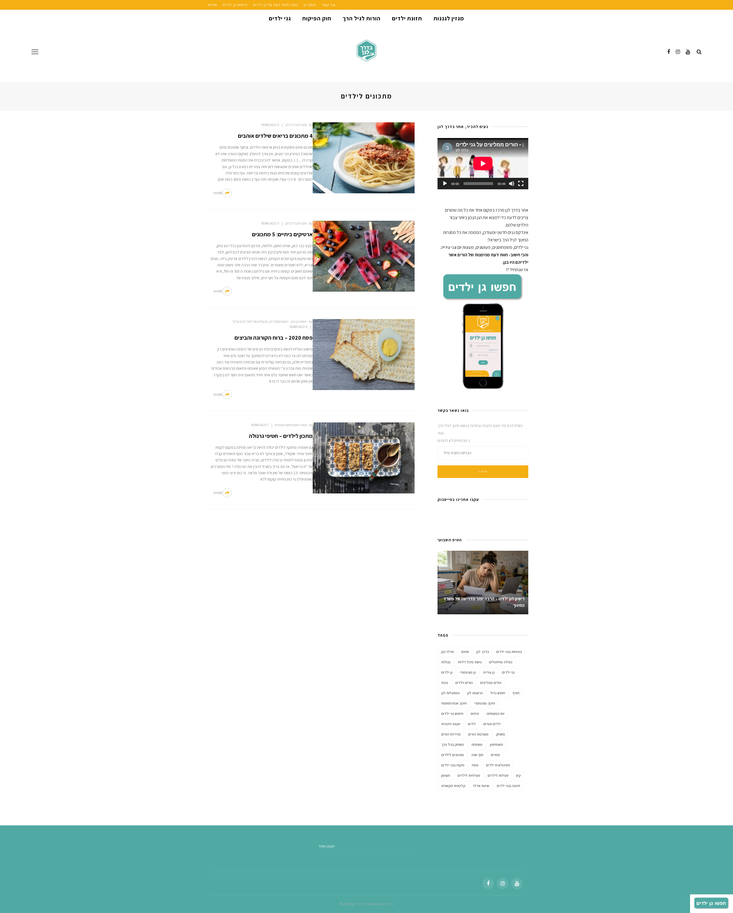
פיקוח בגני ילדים (452, 765)
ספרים (495, 754)
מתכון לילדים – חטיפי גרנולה (281, 436)
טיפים (475, 713)
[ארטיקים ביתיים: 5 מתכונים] (364, 256)
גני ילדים (280, 18)
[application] (483, 163)
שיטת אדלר (481, 785)
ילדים (472, 723)
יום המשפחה (495, 713)
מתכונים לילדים (452, 754)
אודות (212, 4)
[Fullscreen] (521, 183)
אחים (465, 651)
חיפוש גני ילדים (452, 713)
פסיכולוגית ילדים (498, 765)
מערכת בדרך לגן (296, 125)
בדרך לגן (482, 651)
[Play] (445, 183)
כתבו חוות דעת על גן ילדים (275, 4)
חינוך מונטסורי (484, 703)
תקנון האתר (326, 846)
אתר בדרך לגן (516, 210)
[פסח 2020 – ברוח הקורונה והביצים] (364, 354)
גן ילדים (446, 672)
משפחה (476, 744)
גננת (444, 682)
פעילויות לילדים (469, 775)
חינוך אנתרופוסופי (454, 703)
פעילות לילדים (498, 775)
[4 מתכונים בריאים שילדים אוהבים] (364, 157)
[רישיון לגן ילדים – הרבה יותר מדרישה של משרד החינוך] (483, 582)
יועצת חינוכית (450, 723)
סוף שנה (477, 754)
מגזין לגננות (449, 18)
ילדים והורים (492, 723)
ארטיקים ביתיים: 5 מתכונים (282, 234)
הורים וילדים (464, 682)
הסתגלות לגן (450, 692)
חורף (516, 692)
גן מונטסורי (468, 672)
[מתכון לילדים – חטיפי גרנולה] (364, 457)
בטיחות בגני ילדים (509, 651)
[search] (699, 52)
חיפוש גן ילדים (235, 4)
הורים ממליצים (490, 682)
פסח (475, 765)
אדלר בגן (447, 651)
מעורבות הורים (478, 734)
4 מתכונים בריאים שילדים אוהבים (275, 135)
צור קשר (329, 4)
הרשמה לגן (475, 692)
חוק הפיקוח (316, 18)
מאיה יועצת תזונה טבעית (291, 425)
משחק (500, 734)
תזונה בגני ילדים (508, 785)
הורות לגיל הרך (362, 18)
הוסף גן (310, 4)
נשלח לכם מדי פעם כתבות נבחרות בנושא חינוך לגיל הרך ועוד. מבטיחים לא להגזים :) (480, 433)
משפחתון (496, 744)
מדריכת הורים (451, 734)
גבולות (445, 662)
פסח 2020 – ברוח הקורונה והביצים (274, 337)
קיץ (518, 775)
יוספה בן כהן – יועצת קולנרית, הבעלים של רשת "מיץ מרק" (269, 321)
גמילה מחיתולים (500, 662)
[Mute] (512, 183)
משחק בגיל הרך (452, 744)
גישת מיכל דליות (470, 662)
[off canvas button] (34, 51)
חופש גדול (497, 692)
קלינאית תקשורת (453, 785)
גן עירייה (488, 672)
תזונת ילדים (407, 18)
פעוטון (445, 775)
